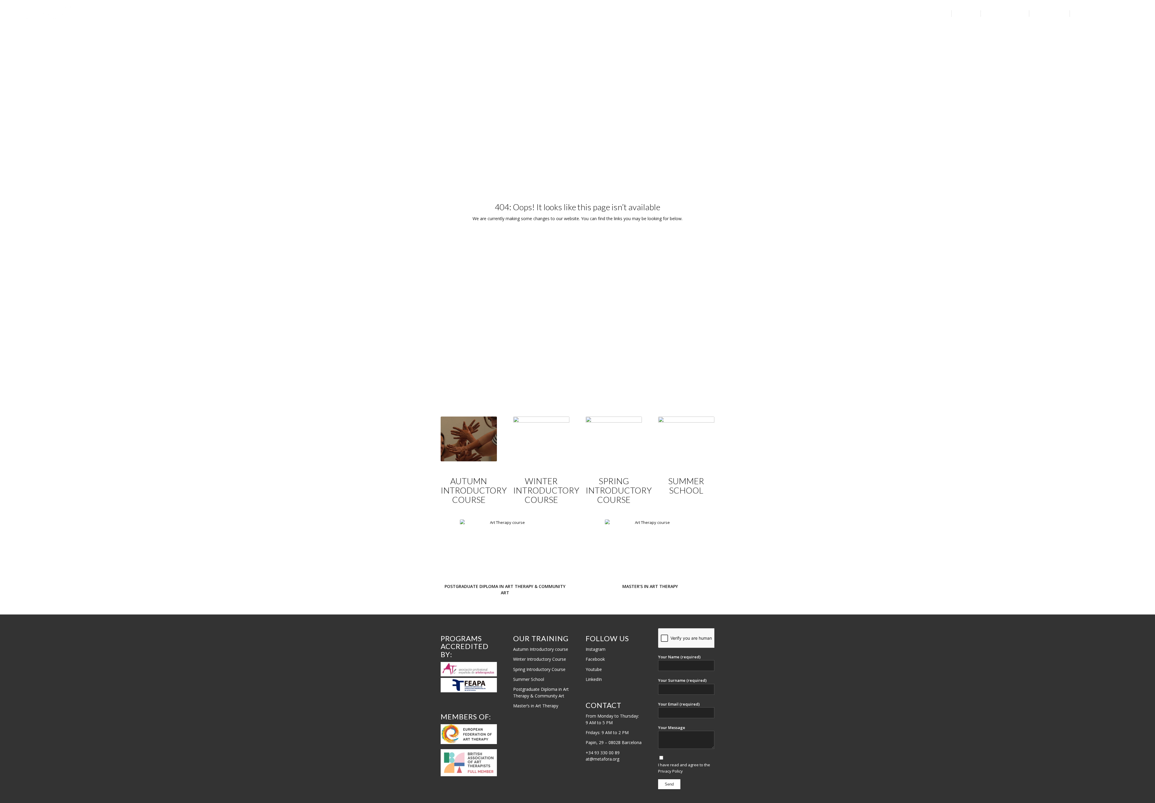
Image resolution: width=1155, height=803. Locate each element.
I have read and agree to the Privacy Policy (684, 768)
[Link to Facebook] (1127, 13)
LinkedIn (594, 679)
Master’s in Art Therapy (535, 706)
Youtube (594, 669)
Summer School (528, 679)
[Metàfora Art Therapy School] (51, 13)
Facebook (595, 659)
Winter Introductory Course (539, 659)
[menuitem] (932, 13)
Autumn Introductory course (540, 649)
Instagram (595, 649)
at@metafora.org (602, 759)
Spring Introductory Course (539, 669)
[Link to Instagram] (1118, 13)
